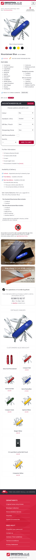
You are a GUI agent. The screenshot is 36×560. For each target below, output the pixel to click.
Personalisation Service (13, 512)
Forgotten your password (14, 529)
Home (2, 8)
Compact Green (9, 410)
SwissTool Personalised (10, 369)
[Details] (21, 163)
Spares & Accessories (13, 519)
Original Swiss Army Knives (15, 504)
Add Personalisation (8, 135)
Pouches (9, 515)
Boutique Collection (12, 508)
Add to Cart (26, 142)
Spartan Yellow (26, 410)
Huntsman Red (9, 389)
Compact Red (27, 368)
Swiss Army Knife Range (10, 8)
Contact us (9, 533)
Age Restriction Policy (22, 236)
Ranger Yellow (18, 431)
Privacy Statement (12, 544)
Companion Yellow (18, 473)
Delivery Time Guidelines (14, 537)
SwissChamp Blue (26, 389)
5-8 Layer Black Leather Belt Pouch (18, 452)
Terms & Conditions (12, 540)
